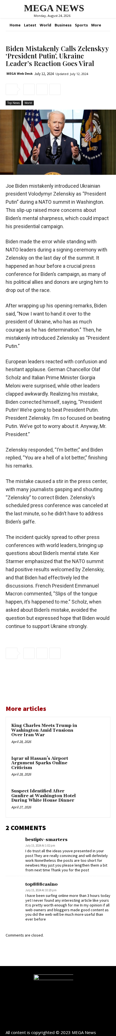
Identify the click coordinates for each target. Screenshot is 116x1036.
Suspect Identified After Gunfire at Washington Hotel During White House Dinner (43, 795)
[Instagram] (58, 1023)
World (28, 103)
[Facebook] (29, 89)
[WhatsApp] (55, 89)
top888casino (41, 884)
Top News (13, 103)
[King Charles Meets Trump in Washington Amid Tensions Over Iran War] (93, 734)
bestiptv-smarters (46, 839)
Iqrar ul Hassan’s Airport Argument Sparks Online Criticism (39, 763)
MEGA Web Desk (19, 73)
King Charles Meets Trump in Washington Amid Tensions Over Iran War (44, 730)
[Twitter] (42, 89)
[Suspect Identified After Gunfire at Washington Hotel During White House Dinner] (93, 800)
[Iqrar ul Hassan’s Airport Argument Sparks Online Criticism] (93, 767)
